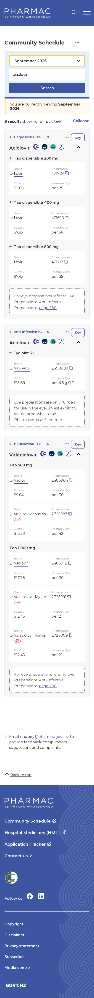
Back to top (20, 775)
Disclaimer (15, 935)
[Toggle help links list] (77, 42)
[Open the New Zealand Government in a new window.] (47, 985)
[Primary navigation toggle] (86, 13)
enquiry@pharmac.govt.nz (44, 736)
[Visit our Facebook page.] (30, 896)
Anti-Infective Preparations (29, 332)
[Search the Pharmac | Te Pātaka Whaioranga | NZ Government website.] (74, 13)
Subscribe (14, 957)
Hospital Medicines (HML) (32, 832)
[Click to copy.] (67, 173)
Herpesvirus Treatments (29, 137)
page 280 (48, 308)
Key (78, 138)
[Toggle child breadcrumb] (48, 137)
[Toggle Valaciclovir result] (78, 454)
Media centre (17, 968)
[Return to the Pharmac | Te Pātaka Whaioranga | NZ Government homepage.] (27, 13)
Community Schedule (28, 821)
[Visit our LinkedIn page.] (41, 896)
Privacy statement (22, 946)
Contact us (16, 855)
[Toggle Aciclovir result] (78, 147)
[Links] (66, 137)
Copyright (14, 924)
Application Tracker (25, 844)
